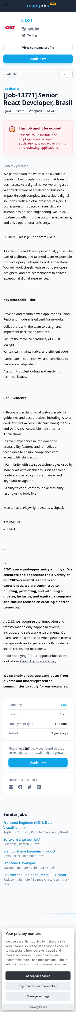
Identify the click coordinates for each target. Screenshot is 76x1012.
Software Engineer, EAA (21, 839)
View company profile (38, 47)
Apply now (38, 59)
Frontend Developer (19, 863)
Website (33, 29)
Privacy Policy (38, 1007)
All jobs (10, 74)
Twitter (32, 35)
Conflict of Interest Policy (38, 661)
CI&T (27, 20)
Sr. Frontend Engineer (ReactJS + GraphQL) (37, 875)
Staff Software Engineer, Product (29, 851)
